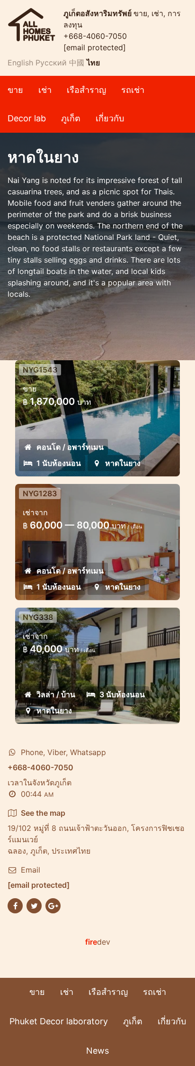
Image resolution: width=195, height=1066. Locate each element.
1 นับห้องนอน (58, 463)
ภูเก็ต (70, 118)
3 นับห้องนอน (122, 694)
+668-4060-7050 (95, 36)
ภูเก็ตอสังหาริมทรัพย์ (98, 13)
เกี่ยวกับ (110, 118)
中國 (76, 62)
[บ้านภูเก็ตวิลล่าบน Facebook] (15, 905)
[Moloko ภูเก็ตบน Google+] (53, 905)
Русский (51, 62)
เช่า (45, 90)
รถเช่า (132, 90)
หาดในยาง (123, 463)
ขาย (15, 90)
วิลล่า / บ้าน (55, 694)
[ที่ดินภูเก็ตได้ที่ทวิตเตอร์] (34, 905)
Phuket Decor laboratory (58, 1021)
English (20, 62)
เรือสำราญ (86, 90)
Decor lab (27, 118)
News (97, 1051)
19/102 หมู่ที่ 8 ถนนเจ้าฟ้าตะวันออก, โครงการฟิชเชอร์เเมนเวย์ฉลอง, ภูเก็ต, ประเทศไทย (96, 832)
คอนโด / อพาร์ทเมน (70, 447)
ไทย (93, 62)
